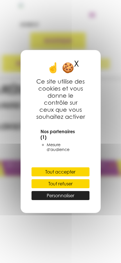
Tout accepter (60, 172)
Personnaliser (60, 195)
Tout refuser (60, 184)
